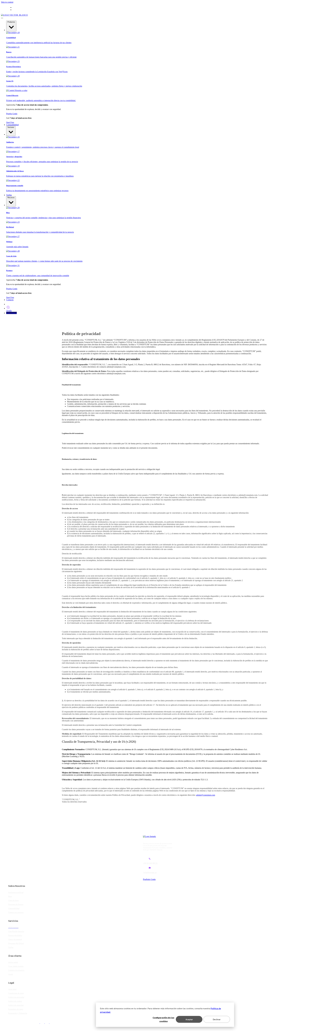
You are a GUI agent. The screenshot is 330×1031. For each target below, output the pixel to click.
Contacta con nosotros (16, 970)
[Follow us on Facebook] (39, 1023)
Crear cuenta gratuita (15, 966)
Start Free (10, 122)
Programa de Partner (15, 904)
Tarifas (10, 947)
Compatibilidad (13, 908)
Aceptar (189, 1019)
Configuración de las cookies (163, 1019)
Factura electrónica (15, 935)
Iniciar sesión (13, 962)
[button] (11, 26)
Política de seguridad (15, 1005)
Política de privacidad (16, 997)
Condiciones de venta (16, 993)
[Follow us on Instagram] (53, 1023)
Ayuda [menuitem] (25, 7)
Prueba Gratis (11, 114)
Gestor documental (15, 939)
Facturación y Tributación (17, 1013)
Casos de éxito (13, 900)
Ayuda (10, 974)
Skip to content (7, 2)
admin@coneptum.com (205, 795)
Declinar (217, 1019)
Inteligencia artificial (15, 892)
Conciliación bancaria (16, 931)
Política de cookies (15, 1001)
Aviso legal (12, 989)
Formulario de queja (15, 1009)
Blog (10, 896)
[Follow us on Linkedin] (48, 1023)
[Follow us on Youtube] (44, 1023)
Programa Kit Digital (16, 943)
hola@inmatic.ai (149, 872)
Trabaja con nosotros (15, 912)
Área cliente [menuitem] (22, 10)
